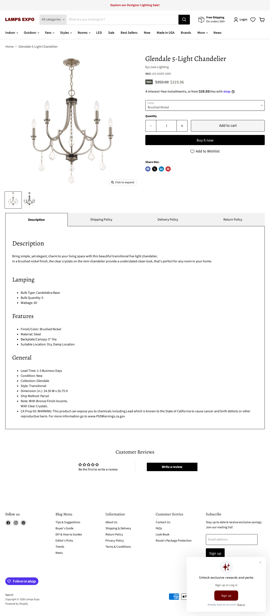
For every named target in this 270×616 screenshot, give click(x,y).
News (217, 32)
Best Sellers (129, 32)
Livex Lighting (159, 67)
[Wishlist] (253, 19)
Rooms (83, 32)
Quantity (151, 116)
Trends (59, 547)
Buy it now (205, 140)
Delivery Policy (168, 219)
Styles (65, 32)
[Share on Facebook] (147, 168)
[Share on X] (154, 168)
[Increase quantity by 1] (182, 126)
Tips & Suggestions (67, 522)
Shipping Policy (101, 219)
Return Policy (232, 219)
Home (9, 47)
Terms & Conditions (118, 547)
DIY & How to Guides (68, 534)
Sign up (215, 553)
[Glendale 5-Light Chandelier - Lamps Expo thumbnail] (13, 200)
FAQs (159, 528)
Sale (111, 32)
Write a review (172, 467)
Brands (186, 32)
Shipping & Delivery (118, 528)
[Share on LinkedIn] (161, 168)
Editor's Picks (64, 540)
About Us (111, 522)
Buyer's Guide (64, 528)
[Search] (184, 19)
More (201, 32)
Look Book (162, 534)
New (147, 32)
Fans (48, 32)
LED (99, 32)
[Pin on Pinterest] (168, 168)
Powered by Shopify (16, 604)
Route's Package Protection (174, 540)
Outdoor (30, 32)
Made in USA (165, 32)
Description (36, 219)
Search (9, 595)
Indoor (10, 32)
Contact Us (163, 522)
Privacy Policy (114, 540)
